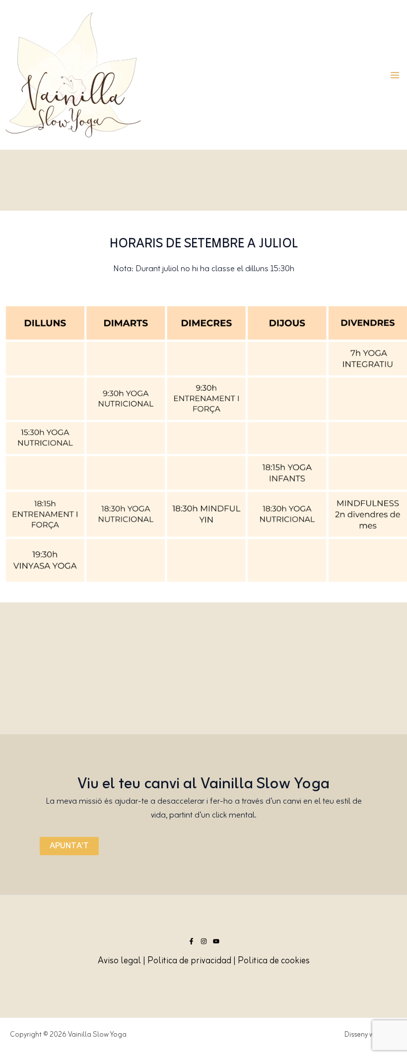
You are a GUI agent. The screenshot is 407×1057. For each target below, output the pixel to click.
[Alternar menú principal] (395, 75)
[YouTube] (216, 941)
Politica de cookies (274, 961)
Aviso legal (119, 961)
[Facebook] (191, 941)
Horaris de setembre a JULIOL (204, 244)
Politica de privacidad (189, 961)
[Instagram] (204, 941)
